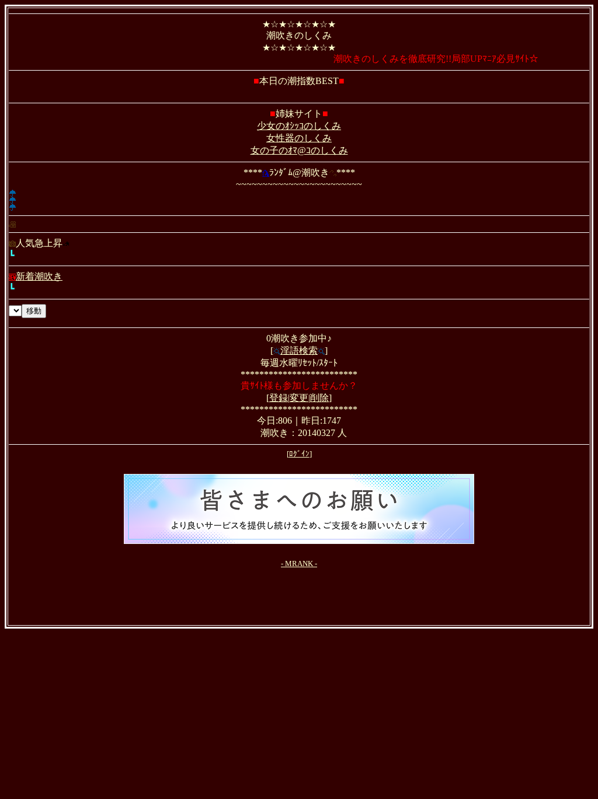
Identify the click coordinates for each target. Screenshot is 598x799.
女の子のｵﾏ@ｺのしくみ (299, 150)
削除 (319, 398)
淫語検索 (299, 350)
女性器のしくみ (299, 138)
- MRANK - (299, 563)
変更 (299, 398)
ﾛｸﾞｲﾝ (299, 453)
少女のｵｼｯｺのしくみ (299, 126)
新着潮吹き (39, 276)
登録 (278, 398)
